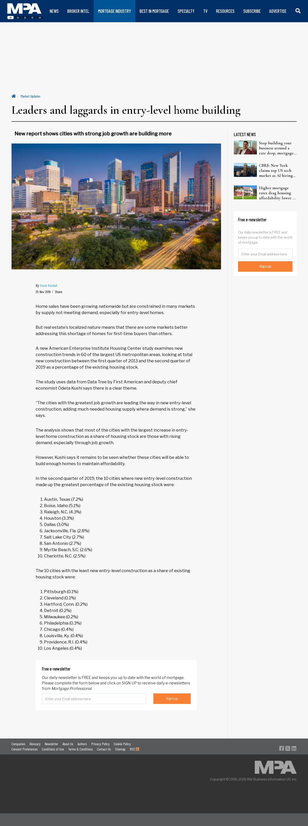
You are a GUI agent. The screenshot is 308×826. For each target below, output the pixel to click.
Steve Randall (48, 285)
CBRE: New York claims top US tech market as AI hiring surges (276, 170)
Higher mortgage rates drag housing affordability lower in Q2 (277, 193)
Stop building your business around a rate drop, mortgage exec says (276, 148)
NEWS (54, 11)
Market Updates (30, 96)
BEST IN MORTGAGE (154, 11)
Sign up (172, 699)
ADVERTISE (277, 11)
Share (58, 291)
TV (205, 11)
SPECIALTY (186, 11)
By (46, 285)
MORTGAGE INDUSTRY (114, 11)
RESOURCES (225, 11)
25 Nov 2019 (43, 291)
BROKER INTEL (78, 11)
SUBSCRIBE (252, 11)
